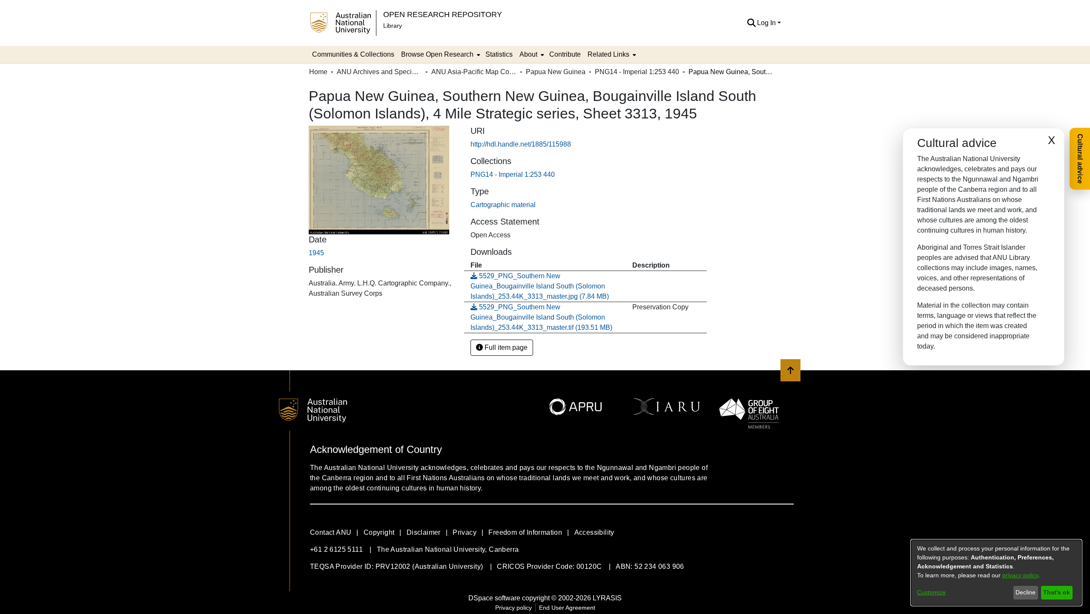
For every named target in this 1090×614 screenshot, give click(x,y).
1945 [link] (316, 253)
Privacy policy (513, 607)
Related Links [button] (608, 54)
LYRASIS (607, 598)
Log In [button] (767, 22)
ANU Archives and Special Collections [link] (379, 71)
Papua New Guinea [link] (555, 71)
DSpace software (494, 598)
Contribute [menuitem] (565, 54)
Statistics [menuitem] (499, 54)
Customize (931, 592)
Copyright (379, 532)
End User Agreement (567, 607)
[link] (512, 174)
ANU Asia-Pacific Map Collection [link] (473, 71)
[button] (751, 23)
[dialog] (996, 572)
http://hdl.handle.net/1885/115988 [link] (520, 144)
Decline (1025, 592)
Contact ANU (330, 532)
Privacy (464, 532)
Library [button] (392, 25)
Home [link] (318, 71)
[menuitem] (440, 54)
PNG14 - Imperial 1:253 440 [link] (637, 71)
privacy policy (1020, 575)
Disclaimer (424, 532)
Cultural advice (1080, 159)
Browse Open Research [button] (437, 54)
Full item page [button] (505, 347)
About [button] (528, 54)
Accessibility (594, 532)
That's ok (1056, 592)
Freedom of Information (525, 532)
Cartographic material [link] (503, 204)
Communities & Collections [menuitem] (353, 54)
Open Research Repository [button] (442, 14)
